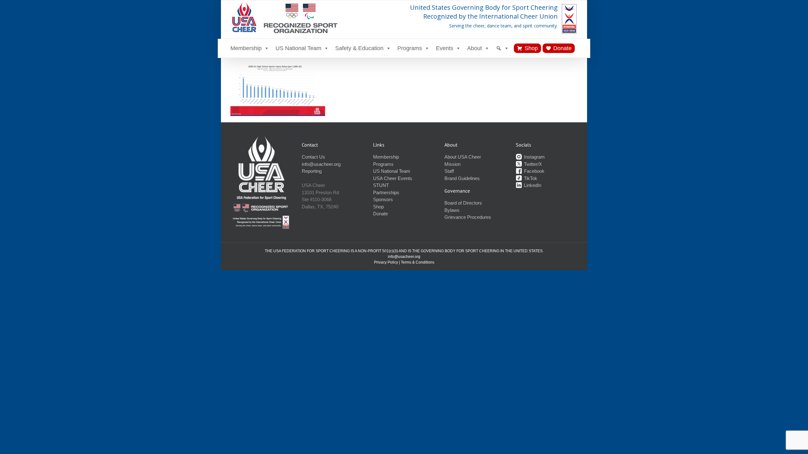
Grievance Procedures (467, 217)
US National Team (298, 48)
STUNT (381, 185)
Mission (452, 164)
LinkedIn (532, 185)
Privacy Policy (386, 262)
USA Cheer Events (392, 178)
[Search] (502, 48)
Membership (246, 48)
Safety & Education (359, 48)
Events (444, 48)
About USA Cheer (462, 157)
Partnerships (386, 192)
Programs (409, 48)
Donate (562, 48)
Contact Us (313, 157)
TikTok (530, 178)
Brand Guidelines (462, 178)
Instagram (534, 157)
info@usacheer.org (321, 164)
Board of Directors (463, 203)
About (474, 48)
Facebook (533, 171)
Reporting (312, 171)
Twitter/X (532, 164)
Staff (449, 171)
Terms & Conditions (417, 262)
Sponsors (383, 199)
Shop (531, 48)
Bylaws (452, 210)
